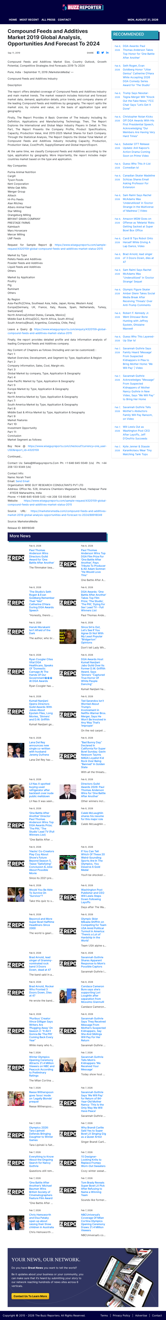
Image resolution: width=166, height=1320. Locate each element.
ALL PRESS (48, 19)
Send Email (22, 481)
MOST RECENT (29, 19)
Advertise (141, 1315)
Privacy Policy (121, 1315)
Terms (104, 1315)
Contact (157, 1315)
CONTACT (64, 19)
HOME (13, 19)
